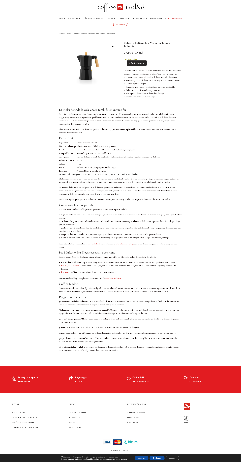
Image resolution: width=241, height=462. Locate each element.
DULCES (109, 18)
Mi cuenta (120, 24)
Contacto (75, 417)
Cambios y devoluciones (25, 427)
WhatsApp (132, 422)
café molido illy (94, 243)
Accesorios (138, 18)
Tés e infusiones (91, 18)
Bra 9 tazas (65, 272)
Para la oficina (158, 18)
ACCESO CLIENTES (78, 412)
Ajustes (172, 458)
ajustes (124, 459)
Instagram (133, 417)
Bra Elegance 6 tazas (70, 265)
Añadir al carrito (136, 62)
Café (60, 18)
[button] (112, 46)
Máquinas (73, 18)
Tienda (68, 33)
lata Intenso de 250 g (124, 243)
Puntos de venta (136, 412)
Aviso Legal (18, 412)
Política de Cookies (23, 422)
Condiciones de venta (24, 417)
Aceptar (141, 458)
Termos (122, 18)
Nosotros (75, 427)
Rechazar (157, 458)
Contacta (194, 377)
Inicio (61, 33)
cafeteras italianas (113, 278)
